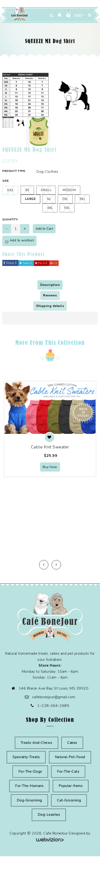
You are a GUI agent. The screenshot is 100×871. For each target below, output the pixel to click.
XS (27, 190)
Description (50, 285)
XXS (10, 190)
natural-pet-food (70, 757)
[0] (66, 15)
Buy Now (50, 467)
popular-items (71, 785)
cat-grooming (69, 800)
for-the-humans (29, 785)
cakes (72, 742)
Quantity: (10, 219)
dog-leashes (49, 814)
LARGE (30, 199)
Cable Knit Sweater (50, 447)
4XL (50, 208)
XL (49, 199)
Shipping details (50, 306)
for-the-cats (68, 771)
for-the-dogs (30, 771)
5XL (67, 208)
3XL (82, 199)
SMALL (46, 190)
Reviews (50, 295)
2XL (65, 199)
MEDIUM (69, 190)
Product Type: (14, 171)
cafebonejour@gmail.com (53, 697)
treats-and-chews (36, 742)
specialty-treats (26, 757)
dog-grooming (29, 800)
